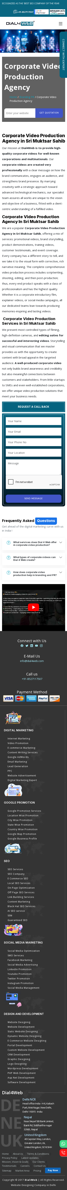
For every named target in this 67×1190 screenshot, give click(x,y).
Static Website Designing (23, 1031)
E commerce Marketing (21, 747)
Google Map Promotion (22, 834)
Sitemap (6, 1170)
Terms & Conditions (38, 1153)
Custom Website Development (26, 1050)
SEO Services (15, 869)
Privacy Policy (9, 1157)
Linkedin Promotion (20, 969)
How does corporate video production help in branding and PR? (35, 574)
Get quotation (49, 112)
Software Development (22, 1082)
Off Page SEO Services (21, 892)
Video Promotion (18, 743)
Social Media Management (23, 987)
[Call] (63, 1152)
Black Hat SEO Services (21, 906)
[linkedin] (31, 645)
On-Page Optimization (21, 887)
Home (13, 97)
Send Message (33, 498)
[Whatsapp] (63, 1143)
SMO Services (16, 955)
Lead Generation (18, 766)
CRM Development (19, 1054)
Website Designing (19, 1022)
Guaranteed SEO (18, 920)
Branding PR (27, 97)
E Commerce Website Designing (27, 1040)
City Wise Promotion (20, 820)
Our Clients (38, 1161)
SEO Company (16, 873)
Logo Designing (17, 1063)
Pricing (37, 1170)
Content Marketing (19, 901)
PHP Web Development (22, 1073)
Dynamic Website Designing (25, 1036)
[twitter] (26, 645)
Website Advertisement (22, 775)
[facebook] (22, 645)
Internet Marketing (19, 738)
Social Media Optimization (24, 950)
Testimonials (9, 1165)
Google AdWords (18, 757)
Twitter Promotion (19, 978)
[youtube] (36, 645)
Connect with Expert (63, 54)
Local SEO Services (19, 883)
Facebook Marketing (20, 960)
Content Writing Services (23, 752)
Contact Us (40, 1165)
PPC (10, 771)
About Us (18, 1153)
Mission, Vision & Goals (15, 1161)
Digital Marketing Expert (22, 780)
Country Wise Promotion (23, 829)
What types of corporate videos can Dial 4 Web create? (34, 559)
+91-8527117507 (32, 679)
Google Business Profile (22, 838)
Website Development (21, 1026)
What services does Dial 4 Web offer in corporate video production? (35, 544)
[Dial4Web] (22, 23)
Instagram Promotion (21, 983)
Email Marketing (17, 761)
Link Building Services (21, 897)
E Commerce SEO (18, 878)
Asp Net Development (21, 1077)
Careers (25, 1165)
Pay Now (53, 1170)
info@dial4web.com (32, 661)
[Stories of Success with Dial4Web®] (33, 607)
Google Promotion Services (24, 810)
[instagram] (41, 645)
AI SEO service (16, 910)
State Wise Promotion (21, 824)
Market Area (22, 1170)
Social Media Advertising (23, 964)
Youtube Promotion (20, 974)
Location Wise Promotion (23, 815)
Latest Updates (30, 1157)
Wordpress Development (23, 1068)
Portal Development (20, 1045)
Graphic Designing (19, 1059)
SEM (10, 915)
